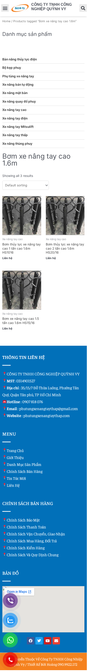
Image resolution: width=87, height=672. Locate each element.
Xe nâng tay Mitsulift (18, 127)
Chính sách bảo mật (23, 519)
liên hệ (13, 485)
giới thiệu (15, 457)
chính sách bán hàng (25, 471)
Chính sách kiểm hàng (26, 547)
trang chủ (15, 450)
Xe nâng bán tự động (18, 84)
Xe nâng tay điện (15, 118)
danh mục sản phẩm (24, 464)
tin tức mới (16, 478)
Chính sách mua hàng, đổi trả (32, 540)
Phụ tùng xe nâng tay (18, 76)
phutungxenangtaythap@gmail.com (48, 408)
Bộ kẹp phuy (11, 67)
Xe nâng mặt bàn (15, 93)
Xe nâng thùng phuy (17, 143)
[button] (5, 8)
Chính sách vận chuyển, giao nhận (36, 533)
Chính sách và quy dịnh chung (33, 554)
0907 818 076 (32, 401)
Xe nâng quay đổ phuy (19, 101)
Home (6, 21)
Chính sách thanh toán (26, 526)
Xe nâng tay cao (14, 110)
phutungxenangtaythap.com (46, 415)
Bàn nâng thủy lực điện (19, 59)
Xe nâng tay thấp (15, 135)
